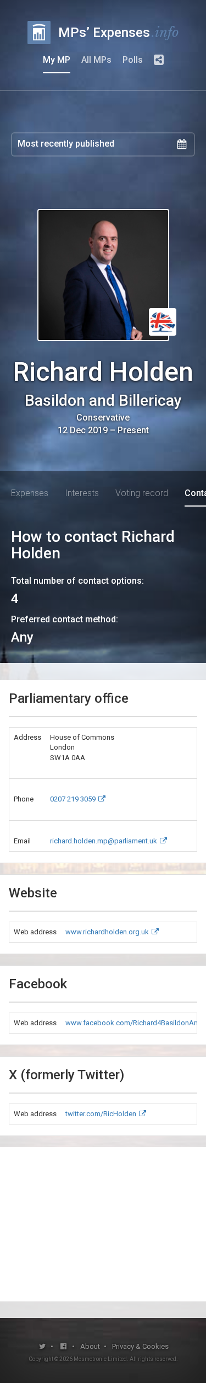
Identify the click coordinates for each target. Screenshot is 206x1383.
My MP (56, 60)
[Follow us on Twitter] (42, 1346)
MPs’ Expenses (118, 32)
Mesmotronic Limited (100, 1359)
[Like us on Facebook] (63, 1346)
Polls (133, 60)
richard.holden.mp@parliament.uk (103, 841)
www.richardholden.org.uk (107, 932)
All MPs (96, 60)
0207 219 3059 (73, 799)
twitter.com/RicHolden (100, 1114)
